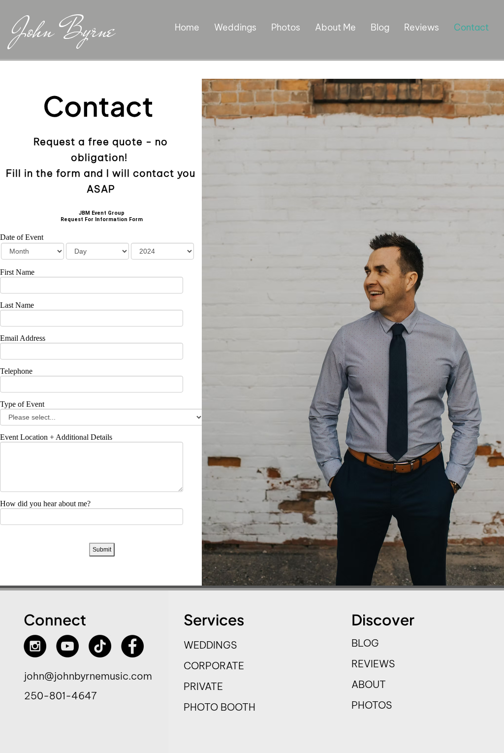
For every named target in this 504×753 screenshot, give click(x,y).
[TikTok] (100, 646)
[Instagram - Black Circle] (35, 646)
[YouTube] (67, 646)
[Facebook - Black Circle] (132, 646)
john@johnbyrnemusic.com (88, 676)
